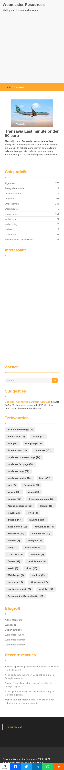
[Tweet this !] (26, 766)
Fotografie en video (15, 188)
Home (8, 87)
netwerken (16, 533)
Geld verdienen (13, 193)
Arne (7, 675)
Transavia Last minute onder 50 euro (32, 133)
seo (12, 547)
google (14, 492)
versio (13, 568)
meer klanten (17, 526)
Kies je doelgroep (20, 506)
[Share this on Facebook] (15, 766)
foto (12, 485)
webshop (15, 582)
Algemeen (10, 183)
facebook (43, 450)
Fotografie (31, 485)
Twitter (14, 561)
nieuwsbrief (41, 533)
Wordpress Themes (15, 639)
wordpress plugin (19, 589)
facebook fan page (20, 464)
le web (14, 512)
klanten (46, 506)
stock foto (15, 554)
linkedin (14, 519)
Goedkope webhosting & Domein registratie (27, 401)
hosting (14, 499)
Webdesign (11, 219)
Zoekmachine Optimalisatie (19, 239)
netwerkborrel (44, 526)
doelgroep (33, 443)
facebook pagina (19, 478)
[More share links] (58, 766)
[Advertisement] (32, 49)
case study (16, 436)
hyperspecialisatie (41, 499)
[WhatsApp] (47, 766)
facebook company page (24, 457)
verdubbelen (37, 561)
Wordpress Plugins (14, 634)
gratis (34, 492)
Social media (11, 214)
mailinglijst (37, 519)
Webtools (10, 229)
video (31, 568)
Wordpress (10, 234)
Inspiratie (9, 198)
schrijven (35, 540)
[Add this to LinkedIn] (37, 766)
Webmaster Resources (24, 4)
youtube (46, 589)
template (37, 554)
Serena (9, 666)
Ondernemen (12, 203)
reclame (14, 540)
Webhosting (11, 224)
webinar (38, 575)
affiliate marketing (20, 429)
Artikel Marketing (13, 620)
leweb (33, 512)
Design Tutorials (13, 629)
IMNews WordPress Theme (30, 762)
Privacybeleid (14, 727)
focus (45, 478)
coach (38, 436)
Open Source (12, 208)
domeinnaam (17, 450)
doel (12, 443)
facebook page (18, 471)
